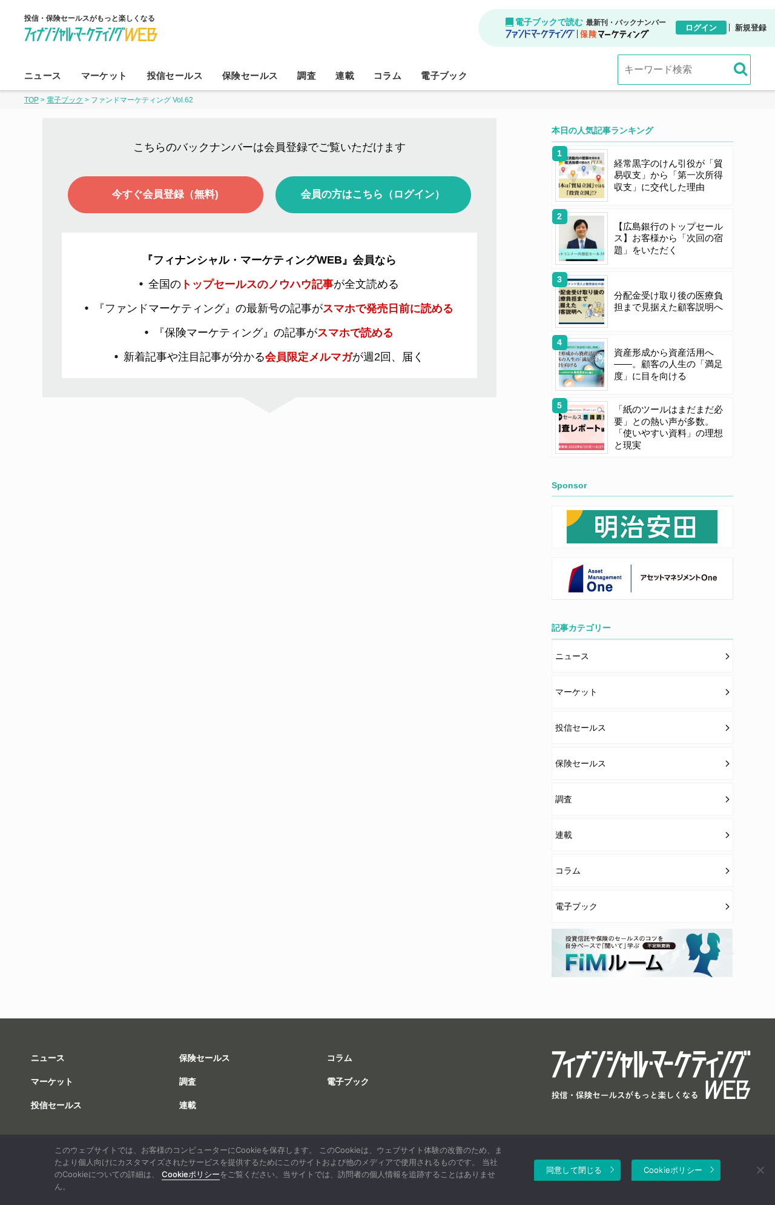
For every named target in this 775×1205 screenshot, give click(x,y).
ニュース (43, 75)
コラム (387, 75)
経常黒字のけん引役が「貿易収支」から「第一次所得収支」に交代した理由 (668, 175)
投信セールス (175, 75)
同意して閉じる (574, 1170)
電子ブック (444, 75)
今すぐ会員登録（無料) (165, 194)
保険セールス (250, 75)
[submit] (739, 66)
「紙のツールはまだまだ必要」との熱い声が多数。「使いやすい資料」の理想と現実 (668, 427)
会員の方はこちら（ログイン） (373, 194)
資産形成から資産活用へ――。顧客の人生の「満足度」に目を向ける (668, 364)
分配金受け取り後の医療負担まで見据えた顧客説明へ (668, 301)
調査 (306, 75)
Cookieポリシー (191, 1174)
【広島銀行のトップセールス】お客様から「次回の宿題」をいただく (668, 238)
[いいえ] (760, 1170)
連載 (344, 75)
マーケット (104, 75)
